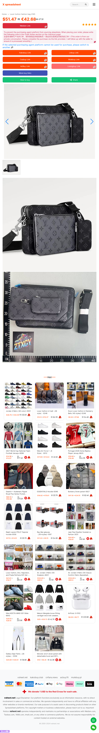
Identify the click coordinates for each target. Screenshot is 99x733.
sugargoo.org (28, 674)
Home (4, 14)
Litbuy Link (74, 53)
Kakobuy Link (25, 53)
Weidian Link (25, 26)
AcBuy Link (25, 66)
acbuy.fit (64, 677)
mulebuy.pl (76, 677)
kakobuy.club (36, 677)
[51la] (5, 731)
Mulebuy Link (74, 59)
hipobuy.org (44, 674)
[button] (7, 121)
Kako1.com (70, 674)
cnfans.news (52, 677)
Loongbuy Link (74, 66)
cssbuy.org (57, 674)
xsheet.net (23, 677)
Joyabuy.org (84, 674)
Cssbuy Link (25, 59)
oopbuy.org (14, 674)
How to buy (25, 80)
